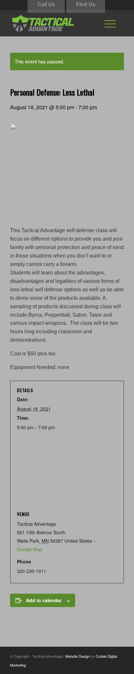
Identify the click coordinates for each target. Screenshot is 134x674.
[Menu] (110, 23)
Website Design (77, 656)
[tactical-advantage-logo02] (55, 23)
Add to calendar (43, 600)
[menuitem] (110, 23)
